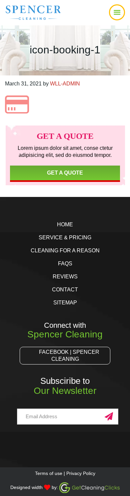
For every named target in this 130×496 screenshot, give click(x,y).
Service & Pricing (65, 237)
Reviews (65, 276)
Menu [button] (65, 12)
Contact (65, 289)
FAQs (65, 263)
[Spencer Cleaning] (24, 18)
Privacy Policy (80, 473)
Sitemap (65, 302)
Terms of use (48, 473)
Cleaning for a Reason (65, 250)
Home (65, 224)
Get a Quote (65, 173)
